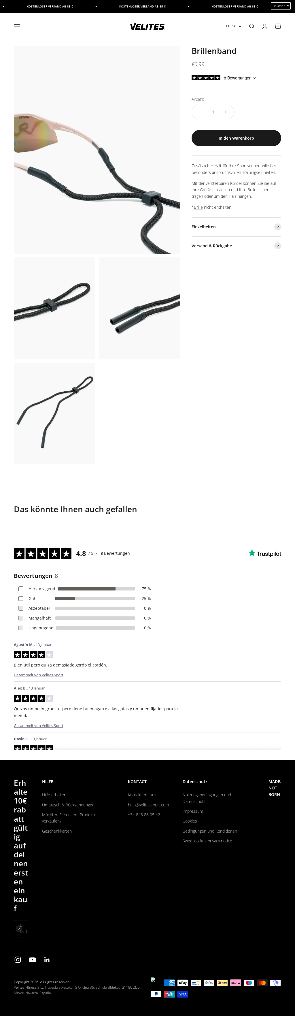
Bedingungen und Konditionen (210, 831)
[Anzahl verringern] (200, 112)
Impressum (193, 811)
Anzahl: (198, 99)
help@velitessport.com (148, 805)
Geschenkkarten (57, 831)
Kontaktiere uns (142, 794)
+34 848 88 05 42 (144, 814)
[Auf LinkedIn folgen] (47, 960)
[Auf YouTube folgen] (32, 960)
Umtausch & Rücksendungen (68, 805)
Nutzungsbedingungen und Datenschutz (207, 798)
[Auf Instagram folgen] (18, 960)
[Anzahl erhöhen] (226, 112)
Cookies (190, 821)
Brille (198, 207)
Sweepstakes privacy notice (207, 841)
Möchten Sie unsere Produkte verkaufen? (69, 818)
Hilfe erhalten (54, 794)
